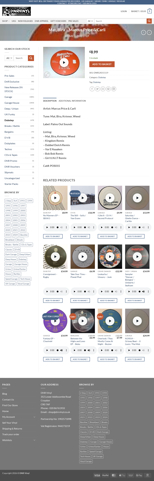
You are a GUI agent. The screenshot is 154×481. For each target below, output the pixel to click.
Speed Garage (11, 279)
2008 (15, 225)
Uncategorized (12, 178)
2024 (15, 235)
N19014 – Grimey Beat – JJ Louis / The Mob (133, 341)
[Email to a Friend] (102, 88)
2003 (22, 215)
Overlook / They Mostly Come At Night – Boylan (105, 341)
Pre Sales (73, 21)
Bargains (9, 131)
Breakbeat (9, 240)
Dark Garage (11, 254)
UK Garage (10, 283)
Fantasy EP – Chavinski (49, 340)
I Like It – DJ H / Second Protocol (105, 217)
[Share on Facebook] (92, 88)
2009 (22, 225)
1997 (22, 206)
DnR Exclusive (12, 81)
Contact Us (8, 399)
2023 (7, 235)
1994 (29, 201)
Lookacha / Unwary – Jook (105, 275)
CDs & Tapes (11, 154)
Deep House (10, 259)
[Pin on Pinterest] (108, 88)
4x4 (15, 201)
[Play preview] (64, 62)
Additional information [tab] (72, 101)
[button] (124, 11)
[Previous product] (149, 32)
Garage (8, 96)
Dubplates (10, 143)
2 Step (8, 201)
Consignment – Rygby (50, 275)
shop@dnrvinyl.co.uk (59, 412)
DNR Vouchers (12, 166)
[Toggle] (34, 417)
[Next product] (143, 32)
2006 (22, 220)
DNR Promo (11, 160)
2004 (7, 220)
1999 (15, 210)
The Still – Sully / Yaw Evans (78, 217)
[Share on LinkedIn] (113, 88)
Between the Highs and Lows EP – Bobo (78, 341)
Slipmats (9, 172)
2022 (22, 230)
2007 (7, 225)
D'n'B (7, 137)
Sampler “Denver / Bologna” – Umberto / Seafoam (130, 280)
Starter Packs (11, 183)
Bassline (24, 235)
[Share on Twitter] (97, 88)
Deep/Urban (24, 254)
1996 (15, 206)
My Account (8, 416)
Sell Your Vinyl (9, 422)
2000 (22, 210)
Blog (4, 393)
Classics (8, 249)
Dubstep (83, 36)
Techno (8, 149)
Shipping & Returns (12, 428)
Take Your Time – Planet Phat (78, 275)
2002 (15, 215)
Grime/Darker (20, 269)
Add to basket (102, 64)
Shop (5, 21)
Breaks (20, 240)
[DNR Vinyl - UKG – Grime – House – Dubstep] (17, 11)
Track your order (10, 434)
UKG (14, 21)
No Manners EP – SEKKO (51, 217)
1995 (7, 206)
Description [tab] (50, 101)
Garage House (12, 102)
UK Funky (10, 114)
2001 (7, 215)
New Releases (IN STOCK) (14, 89)
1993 (22, 201)
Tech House (25, 279)
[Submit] (149, 21)
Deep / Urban (11, 108)
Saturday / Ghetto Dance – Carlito (132, 218)
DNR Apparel (41, 21)
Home (69, 36)
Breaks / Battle (12, 125)
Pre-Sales (9, 75)
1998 (7, 210)
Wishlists (7, 440)
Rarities (17, 274)
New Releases (25, 21)
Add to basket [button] (53, 236)
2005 (15, 220)
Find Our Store (10, 405)
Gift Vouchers (58, 21)
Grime (8, 269)
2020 (7, 230)
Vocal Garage (23, 283)
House (8, 274)
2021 (15, 230)
